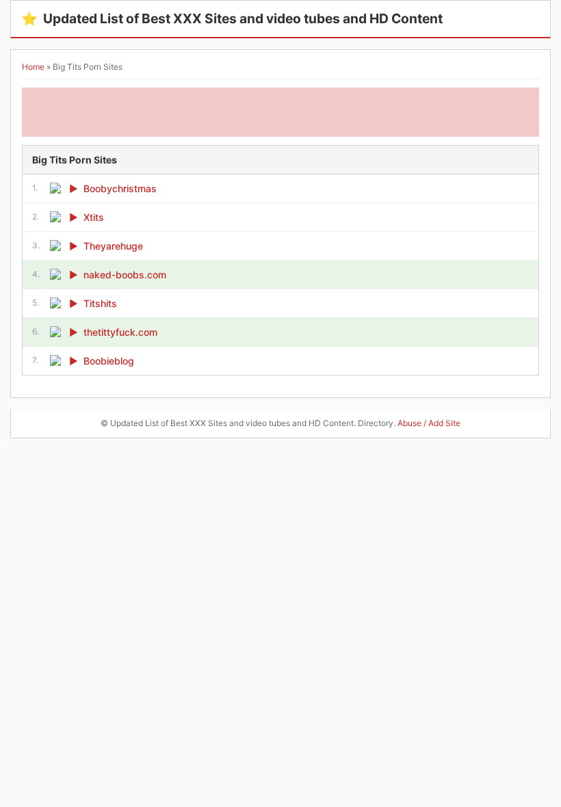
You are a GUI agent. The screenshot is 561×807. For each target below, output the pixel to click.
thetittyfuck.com (120, 332)
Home (33, 67)
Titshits (100, 303)
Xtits (93, 217)
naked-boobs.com (124, 274)
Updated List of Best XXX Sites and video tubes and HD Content (232, 18)
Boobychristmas (120, 188)
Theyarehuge (113, 246)
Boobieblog (108, 361)
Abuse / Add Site (428, 423)
